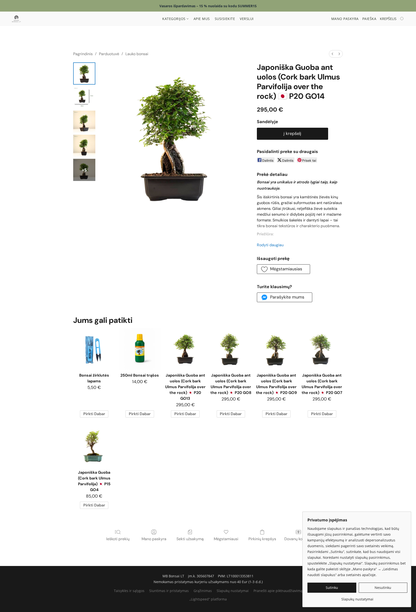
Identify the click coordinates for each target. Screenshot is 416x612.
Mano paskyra (154, 538)
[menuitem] (332, 53)
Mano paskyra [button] (345, 18)
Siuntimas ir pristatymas (169, 590)
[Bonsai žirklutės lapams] (94, 349)
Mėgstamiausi (226, 538)
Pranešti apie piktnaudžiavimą (278, 590)
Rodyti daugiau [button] (270, 244)
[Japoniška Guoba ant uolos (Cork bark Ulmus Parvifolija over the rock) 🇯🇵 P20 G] (84, 73)
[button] (16, 19)
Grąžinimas (203, 590)
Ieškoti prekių (118, 538)
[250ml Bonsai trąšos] (140, 349)
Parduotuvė (109, 53)
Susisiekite (225, 18)
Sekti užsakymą (190, 538)
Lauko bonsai (136, 53)
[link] (357, 597)
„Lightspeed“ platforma (208, 599)
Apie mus (202, 18)
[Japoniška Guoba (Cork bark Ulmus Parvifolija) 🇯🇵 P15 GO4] (94, 446)
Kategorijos (174, 18)
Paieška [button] (369, 18)
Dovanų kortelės (298, 538)
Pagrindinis (83, 53)
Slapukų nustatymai (233, 590)
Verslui (247, 18)
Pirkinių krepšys (262, 538)
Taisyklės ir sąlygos (129, 590)
